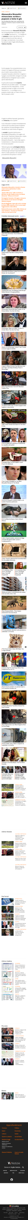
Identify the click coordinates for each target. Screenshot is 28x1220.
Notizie (15, 1163)
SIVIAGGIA (24, 1209)
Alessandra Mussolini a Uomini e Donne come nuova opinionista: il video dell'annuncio (13, 188)
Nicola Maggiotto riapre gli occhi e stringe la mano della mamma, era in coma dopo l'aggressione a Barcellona (14, 205)
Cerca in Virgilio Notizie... (12, 1167)
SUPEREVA (19, 1210)
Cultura (4, 1134)
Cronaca (4, 1128)
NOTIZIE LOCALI (18, 898)
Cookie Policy (21, 1212)
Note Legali (11, 1212)
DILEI (20, 1209)
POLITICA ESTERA (19, 906)
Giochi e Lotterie (7, 1136)
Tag (13, 1172)
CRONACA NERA (18, 784)
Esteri (3, 1131)
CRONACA (7, 11)
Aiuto (19, 1213)
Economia (18, 1131)
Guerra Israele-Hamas (19, 1153)
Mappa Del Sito (13, 1170)
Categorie (22, 1170)
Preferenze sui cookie (12, 1213)
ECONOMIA (17, 963)
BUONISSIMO (14, 1210)
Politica (17, 1128)
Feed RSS (5, 1170)
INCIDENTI (17, 914)
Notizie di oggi (6, 1139)
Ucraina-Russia (19, 1139)
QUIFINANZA (8, 1210)
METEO (16, 1093)
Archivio (6, 1172)
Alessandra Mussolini (9, 158)
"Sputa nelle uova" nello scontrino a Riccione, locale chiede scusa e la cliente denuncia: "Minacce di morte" (13, 194)
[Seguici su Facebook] (11, 1180)
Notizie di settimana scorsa (7, 1147)
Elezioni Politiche (7, 1152)
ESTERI (16, 978)
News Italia (21, 1172)
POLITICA (17, 921)
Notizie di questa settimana (6, 1144)
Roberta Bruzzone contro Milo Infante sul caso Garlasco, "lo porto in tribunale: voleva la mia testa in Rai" (14, 210)
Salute (16, 1134)
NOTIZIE (10, 3)
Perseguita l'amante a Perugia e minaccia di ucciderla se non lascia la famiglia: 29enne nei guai (14, 199)
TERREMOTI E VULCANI (20, 800)
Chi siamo (5, 1212)
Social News (18, 1136)
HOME (3, 11)
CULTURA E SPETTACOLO (20, 834)
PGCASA (4, 1209)
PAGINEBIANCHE (9, 1209)
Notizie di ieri (5, 1141)
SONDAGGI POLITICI (19, 1035)
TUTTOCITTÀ (15, 1209)
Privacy (16, 1212)
